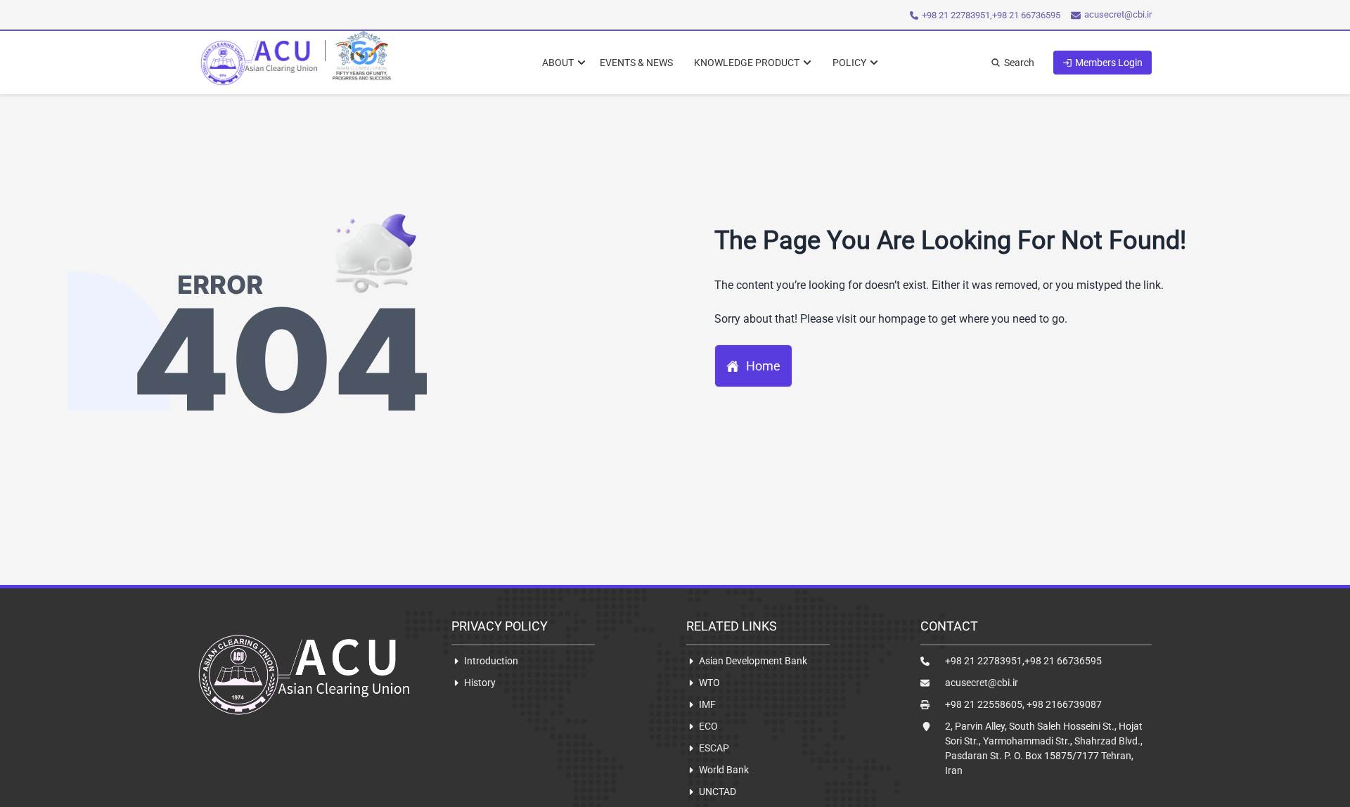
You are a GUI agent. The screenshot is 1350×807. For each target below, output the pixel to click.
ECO (708, 726)
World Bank (724, 769)
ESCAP (714, 748)
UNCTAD (717, 791)
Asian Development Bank (753, 660)
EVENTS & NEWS (636, 62)
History (480, 682)
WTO (709, 682)
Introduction (491, 660)
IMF (707, 704)
